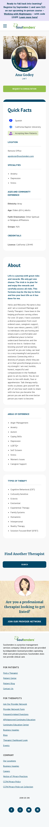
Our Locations (9, 760)
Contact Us (8, 688)
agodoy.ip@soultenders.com (21, 156)
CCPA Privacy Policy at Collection (18, 786)
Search (24, 564)
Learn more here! (28, 17)
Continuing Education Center (16, 724)
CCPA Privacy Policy (12, 781)
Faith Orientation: (16, 216)
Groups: (11, 226)
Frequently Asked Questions (15, 714)
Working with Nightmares (18, 13)
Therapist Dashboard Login (15, 740)
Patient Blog (9, 683)
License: (12, 244)
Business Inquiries (11, 730)
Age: (10, 210)
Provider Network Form (14, 709)
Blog (5, 735)
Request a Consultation (24, 89)
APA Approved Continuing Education (19, 719)
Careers (6, 771)
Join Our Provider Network (24, 621)
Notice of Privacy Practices (15, 776)
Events (6, 745)
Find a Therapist (10, 673)
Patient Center (9, 678)
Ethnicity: (12, 203)
